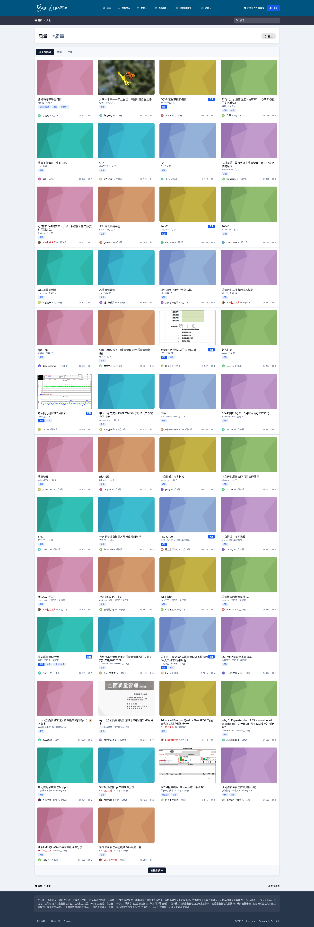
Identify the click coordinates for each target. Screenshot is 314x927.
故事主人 (108, 365)
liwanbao (108, 549)
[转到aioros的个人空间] (162, 115)
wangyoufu (104, 420)
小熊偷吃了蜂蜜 (229, 790)
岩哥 (224, 106)
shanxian (165, 479)
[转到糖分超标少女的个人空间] (162, 549)
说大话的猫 (109, 302)
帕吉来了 (226, 660)
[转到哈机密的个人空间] (39, 115)
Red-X (164, 226)
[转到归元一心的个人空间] (100, 115)
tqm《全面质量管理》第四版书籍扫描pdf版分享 (62, 722)
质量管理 (43, 476)
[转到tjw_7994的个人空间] (162, 242)
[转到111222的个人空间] (39, 549)
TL (162, 166)
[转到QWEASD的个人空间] (100, 179)
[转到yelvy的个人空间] (162, 489)
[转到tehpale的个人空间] (100, 489)
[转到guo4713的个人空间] (100, 242)
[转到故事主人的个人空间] (100, 365)
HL (162, 293)
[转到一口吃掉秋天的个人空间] (223, 672)
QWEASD (103, 166)
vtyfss (224, 539)
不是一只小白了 (168, 539)
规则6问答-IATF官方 (110, 597)
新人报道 (104, 476)
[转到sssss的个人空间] (223, 365)
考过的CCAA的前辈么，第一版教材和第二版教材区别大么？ (65, 227)
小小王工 (165, 600)
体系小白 (165, 663)
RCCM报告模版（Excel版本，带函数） (183, 787)
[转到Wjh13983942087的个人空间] (162, 429)
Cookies (67, 921)
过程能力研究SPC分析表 (52, 413)
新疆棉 (41, 353)
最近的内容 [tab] (45, 52)
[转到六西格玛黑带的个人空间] (162, 302)
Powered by (269, 921)
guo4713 (103, 229)
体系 (163, 413)
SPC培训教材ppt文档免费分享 (116, 787)
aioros (164, 102)
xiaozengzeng (228, 416)
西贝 (40, 660)
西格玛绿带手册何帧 (49, 99)
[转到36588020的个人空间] (39, 739)
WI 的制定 (166, 597)
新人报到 (227, 350)
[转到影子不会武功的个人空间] (162, 799)
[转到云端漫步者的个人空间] (100, 609)
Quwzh (41, 232)
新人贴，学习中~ (48, 597)
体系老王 (47, 302)
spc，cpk (43, 350)
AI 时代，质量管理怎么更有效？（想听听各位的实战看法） (248, 101)
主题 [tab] (59, 52)
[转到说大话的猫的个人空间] (100, 302)
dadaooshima (49, 365)
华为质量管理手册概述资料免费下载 (120, 847)
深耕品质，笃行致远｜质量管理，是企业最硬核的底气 (248, 164)
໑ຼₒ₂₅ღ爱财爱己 (111, 672)
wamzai (225, 600)
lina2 (45, 859)
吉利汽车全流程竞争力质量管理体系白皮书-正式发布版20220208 (125, 658)
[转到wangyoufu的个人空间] (100, 429)
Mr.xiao (225, 479)
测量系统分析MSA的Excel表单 (178, 350)
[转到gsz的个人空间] (39, 179)
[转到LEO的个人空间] (162, 365)
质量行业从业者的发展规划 (237, 290)
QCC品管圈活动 (47, 290)
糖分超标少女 (171, 549)
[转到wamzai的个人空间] (223, 609)
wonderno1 (227, 169)
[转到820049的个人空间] (223, 429)
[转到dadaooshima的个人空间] (39, 365)
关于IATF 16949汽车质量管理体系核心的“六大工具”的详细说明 (184, 658)
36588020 (47, 739)
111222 (41, 539)
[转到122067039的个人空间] (223, 242)
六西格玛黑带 (171, 302)
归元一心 (103, 102)
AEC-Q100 (167, 536)
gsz (39, 166)
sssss (224, 353)
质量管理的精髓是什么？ (236, 597)
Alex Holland (228, 730)
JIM (166, 672)
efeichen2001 (105, 600)
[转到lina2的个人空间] (39, 859)
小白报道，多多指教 (172, 476)
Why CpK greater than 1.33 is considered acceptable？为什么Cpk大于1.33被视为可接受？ (248, 723)
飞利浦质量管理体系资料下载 (239, 787)
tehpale (103, 479)
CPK (101, 163)
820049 (230, 429)
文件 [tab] (70, 52)
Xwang (230, 549)
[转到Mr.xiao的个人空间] (223, 489)
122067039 (227, 229)
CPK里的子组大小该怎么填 (176, 290)
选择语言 (40, 921)
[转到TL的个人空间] (162, 179)
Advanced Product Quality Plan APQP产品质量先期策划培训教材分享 (187, 722)
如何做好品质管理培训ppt (53, 787)
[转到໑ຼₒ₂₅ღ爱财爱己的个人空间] (100, 672)
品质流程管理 (107, 290)
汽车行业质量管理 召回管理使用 (240, 476)
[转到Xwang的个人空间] (223, 549)
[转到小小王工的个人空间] (162, 609)
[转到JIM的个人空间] (162, 672)
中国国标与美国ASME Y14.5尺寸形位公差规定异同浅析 (126, 415)
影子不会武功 (167, 790)
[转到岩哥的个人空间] (223, 115)
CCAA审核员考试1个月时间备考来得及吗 (245, 413)
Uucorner (42, 293)
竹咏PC (102, 539)
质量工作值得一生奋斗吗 (52, 163)
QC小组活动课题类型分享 (237, 657)
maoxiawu (43, 600)
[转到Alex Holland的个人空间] (223, 739)
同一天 (225, 293)
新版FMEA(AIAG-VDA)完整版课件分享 (60, 847)
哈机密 (41, 102)
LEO (163, 353)
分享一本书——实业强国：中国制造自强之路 (125, 99)
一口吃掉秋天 (233, 672)
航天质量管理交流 (48, 657)
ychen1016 (43, 479)
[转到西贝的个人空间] (39, 672)
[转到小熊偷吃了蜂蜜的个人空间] (223, 799)
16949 (225, 226)
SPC (40, 536)
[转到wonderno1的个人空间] (223, 179)
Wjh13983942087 (169, 416)
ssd (101, 293)
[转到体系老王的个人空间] (39, 302)
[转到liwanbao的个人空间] (100, 549)
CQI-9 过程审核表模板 (173, 99)
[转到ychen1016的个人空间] (39, 489)
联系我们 (55, 921)
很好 (163, 163)
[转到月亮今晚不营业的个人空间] (39, 799)
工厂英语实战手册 (109, 226)
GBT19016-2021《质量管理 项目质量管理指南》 (124, 351)
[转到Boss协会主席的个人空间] (39, 242)
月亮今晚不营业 (50, 799)
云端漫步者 (109, 609)
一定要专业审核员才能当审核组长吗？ (121, 536)
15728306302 (105, 663)
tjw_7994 (165, 229)
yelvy (167, 489)
